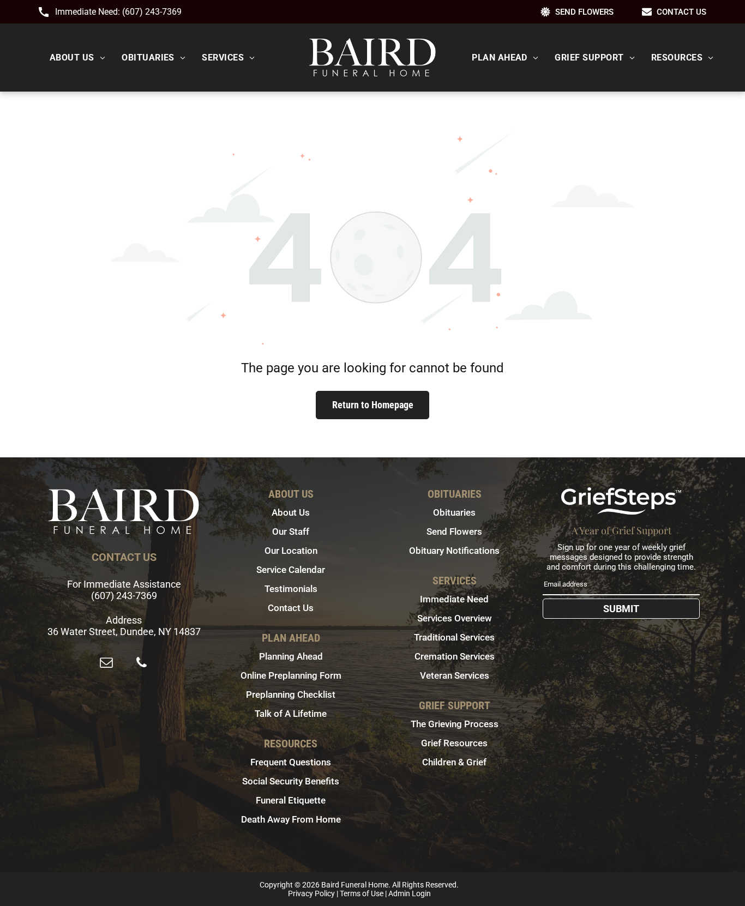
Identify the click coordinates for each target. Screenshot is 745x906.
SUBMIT (621, 608)
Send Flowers (454, 531)
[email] (106, 663)
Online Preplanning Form (291, 675)
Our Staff (290, 531)
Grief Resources (454, 743)
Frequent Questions (290, 762)
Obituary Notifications (454, 550)
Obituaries (454, 512)
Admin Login (409, 893)
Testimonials (291, 588)
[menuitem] (77, 57)
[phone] (141, 663)
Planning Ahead (291, 656)
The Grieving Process (454, 723)
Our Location (291, 550)
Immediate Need (454, 599)
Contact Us (291, 607)
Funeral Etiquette (291, 800)
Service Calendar (290, 569)
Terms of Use (361, 893)
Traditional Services (454, 637)
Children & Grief (454, 762)
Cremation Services (454, 656)
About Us (291, 512)
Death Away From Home (291, 819)
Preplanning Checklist (290, 694)
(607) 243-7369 (152, 12)
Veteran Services (454, 675)
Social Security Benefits (290, 781)
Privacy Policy (311, 893)
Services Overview (454, 618)
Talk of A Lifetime (291, 713)
